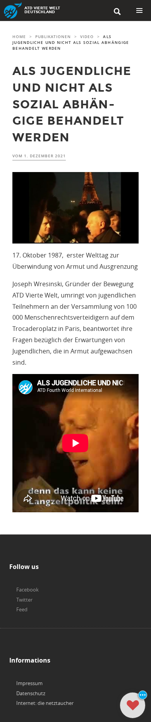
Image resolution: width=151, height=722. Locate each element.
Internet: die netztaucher (45, 702)
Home (19, 36)
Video (87, 36)
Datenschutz (30, 693)
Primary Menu (139, 10)
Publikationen (53, 36)
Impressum (29, 683)
